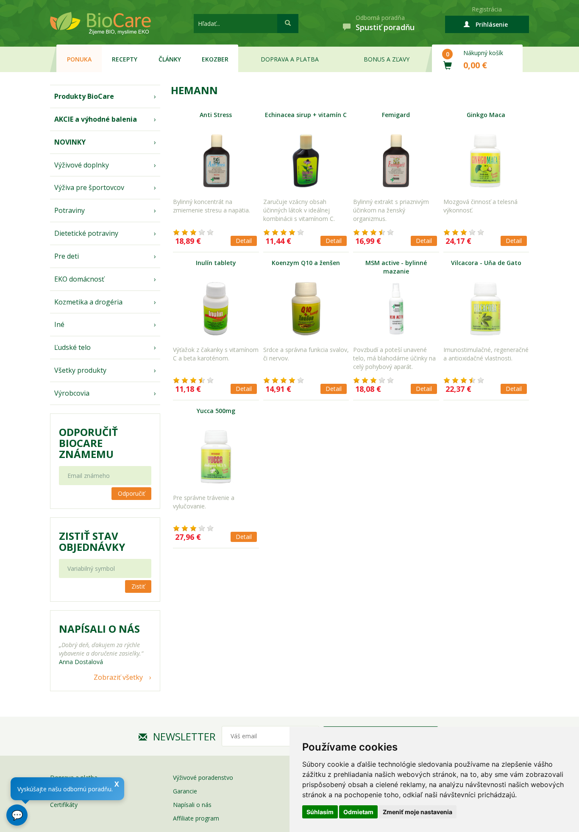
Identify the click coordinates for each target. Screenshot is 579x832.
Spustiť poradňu (385, 27)
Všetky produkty (80, 370)
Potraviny (69, 210)
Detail (244, 241)
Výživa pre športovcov (89, 187)
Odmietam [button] (358, 811)
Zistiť (138, 586)
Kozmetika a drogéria (88, 302)
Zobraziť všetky (118, 677)
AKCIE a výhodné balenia (95, 119)
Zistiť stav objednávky (92, 541)
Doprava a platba (290, 59)
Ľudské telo (72, 347)
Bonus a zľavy (386, 59)
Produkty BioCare (84, 96)
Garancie (185, 791)
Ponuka (79, 59)
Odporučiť (131, 493)
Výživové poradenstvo (203, 777)
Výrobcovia (71, 393)
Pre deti (66, 256)
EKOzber (215, 59)
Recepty (124, 59)
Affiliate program (196, 818)
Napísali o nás (192, 805)
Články (170, 59)
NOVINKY (70, 142)
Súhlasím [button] (320, 811)
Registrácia (487, 9)
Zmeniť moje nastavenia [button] (417, 811)
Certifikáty (64, 805)
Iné (59, 324)
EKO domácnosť (79, 279)
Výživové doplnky (81, 165)
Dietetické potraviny (86, 233)
